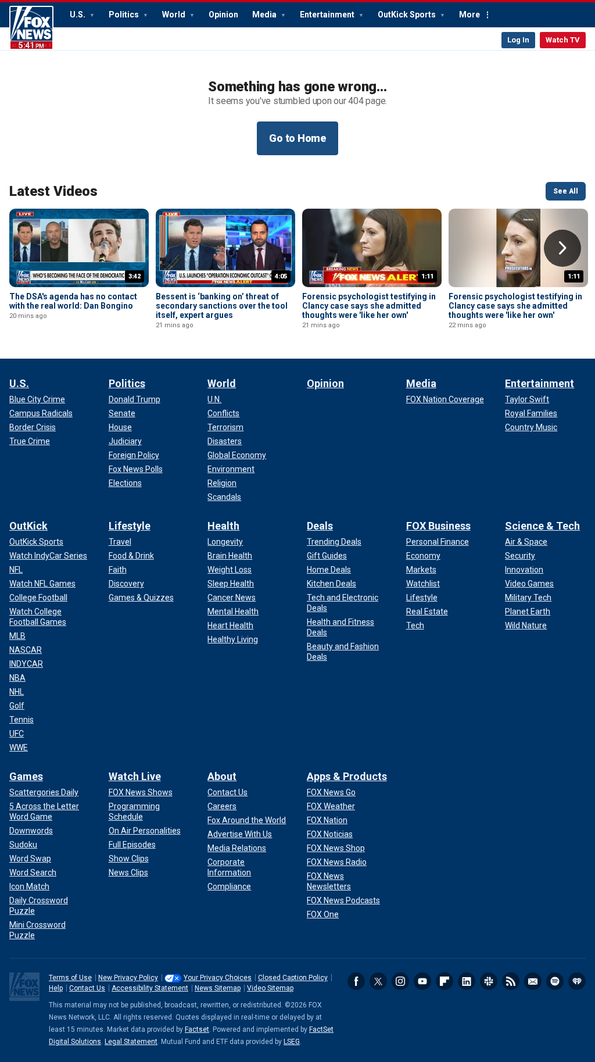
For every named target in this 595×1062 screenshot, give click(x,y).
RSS (510, 981)
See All (565, 191)
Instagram (400, 981)
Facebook (356, 981)
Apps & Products (347, 776)
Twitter (378, 981)
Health (223, 526)
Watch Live (135, 776)
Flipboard (444, 981)
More (469, 14)
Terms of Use (70, 978)
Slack (488, 981)
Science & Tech (542, 526)
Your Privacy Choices (218, 978)
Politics (125, 14)
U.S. (78, 14)
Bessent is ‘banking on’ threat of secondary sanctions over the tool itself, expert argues (222, 306)
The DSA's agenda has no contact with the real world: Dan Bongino (73, 301)
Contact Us (87, 988)
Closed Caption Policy (293, 978)
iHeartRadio (577, 981)
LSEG (292, 1042)
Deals (320, 526)
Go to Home (297, 138)
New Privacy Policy (128, 978)
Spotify (555, 981)
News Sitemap (218, 988)
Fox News (31, 28)
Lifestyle (129, 526)
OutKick (28, 526)
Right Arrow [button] (562, 248)
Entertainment (328, 14)
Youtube (422, 981)
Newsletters (533, 981)
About (221, 776)
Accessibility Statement (150, 988)
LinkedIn (466, 981)
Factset (197, 1029)
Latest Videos (53, 191)
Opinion (223, 14)
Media (265, 14)
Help (56, 988)
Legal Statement (131, 1042)
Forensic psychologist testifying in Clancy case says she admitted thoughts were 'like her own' (369, 306)
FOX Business (438, 526)
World (174, 14)
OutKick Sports (408, 14)
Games (26, 776)
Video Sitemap (270, 988)
